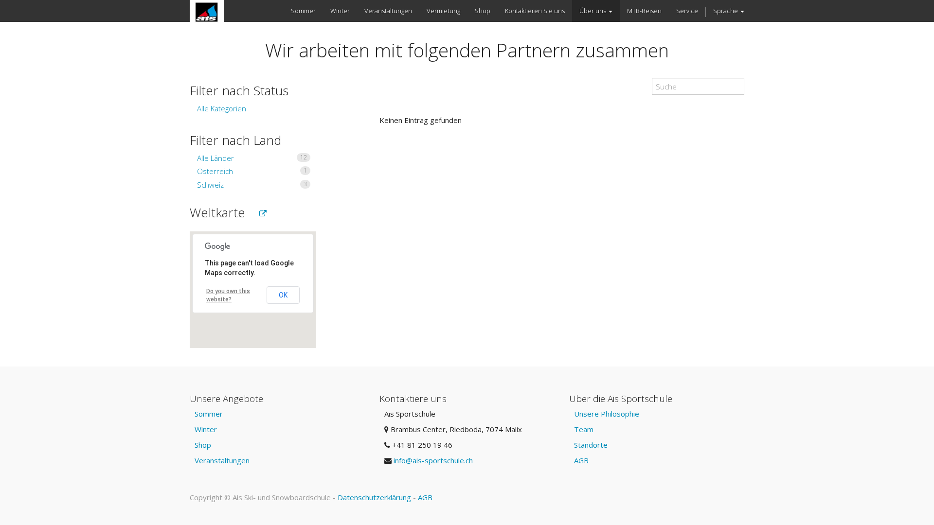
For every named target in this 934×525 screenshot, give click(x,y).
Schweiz (252, 185)
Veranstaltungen (222, 460)
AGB (581, 460)
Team (583, 429)
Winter (206, 429)
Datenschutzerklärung (374, 497)
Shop (203, 445)
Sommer (209, 414)
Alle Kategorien (221, 108)
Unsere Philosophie (606, 414)
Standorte (591, 445)
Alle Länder (252, 158)
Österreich (252, 171)
